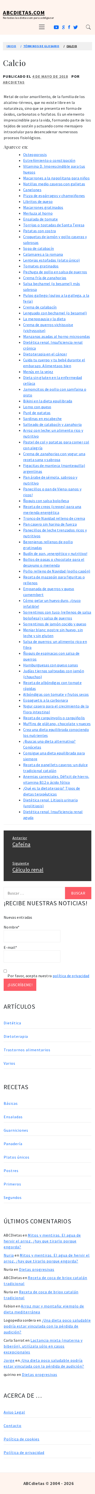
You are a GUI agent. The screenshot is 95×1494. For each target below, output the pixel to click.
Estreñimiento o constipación (49, 160)
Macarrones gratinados (43, 207)
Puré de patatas (37, 412)
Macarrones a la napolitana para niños (56, 178)
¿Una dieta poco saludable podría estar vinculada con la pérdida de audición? (47, 1326)
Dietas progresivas (36, 1269)
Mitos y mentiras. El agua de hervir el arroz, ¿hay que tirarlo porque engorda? (42, 1241)
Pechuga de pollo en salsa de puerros (55, 271)
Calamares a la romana (43, 254)
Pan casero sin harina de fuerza (50, 524)
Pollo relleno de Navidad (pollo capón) (56, 571)
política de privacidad (71, 975)
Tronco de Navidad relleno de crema (54, 518)
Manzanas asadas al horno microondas (56, 336)
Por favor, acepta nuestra (48, 975)
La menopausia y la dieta (44, 318)
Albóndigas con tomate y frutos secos (56, 694)
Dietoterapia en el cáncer (45, 354)
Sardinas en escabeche (42, 418)
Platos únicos (16, 1157)
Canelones (32, 189)
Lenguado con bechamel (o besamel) (55, 312)
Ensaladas (13, 1116)
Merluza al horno (38, 213)
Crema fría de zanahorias (44, 277)
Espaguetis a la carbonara (45, 700)
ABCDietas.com (24, 12)
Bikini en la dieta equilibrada (47, 400)
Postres (11, 1170)
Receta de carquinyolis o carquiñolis (54, 717)
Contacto (12, 1425)
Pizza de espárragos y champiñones (54, 195)
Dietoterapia (16, 1036)
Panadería (13, 1143)
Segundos (13, 1197)
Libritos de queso (38, 201)
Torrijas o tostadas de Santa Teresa (53, 224)
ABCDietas (14, 82)
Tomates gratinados (41, 266)
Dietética (12, 1022)
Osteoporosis (35, 154)
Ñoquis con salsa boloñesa (46, 500)
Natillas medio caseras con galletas (54, 183)
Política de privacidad (24, 1452)
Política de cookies (21, 1439)
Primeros (12, 1184)
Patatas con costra (39, 230)
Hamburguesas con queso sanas (50, 665)
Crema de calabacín (40, 307)
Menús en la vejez (38, 371)
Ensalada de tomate (40, 219)
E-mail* (10, 947)
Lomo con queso (37, 406)
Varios (9, 1063)
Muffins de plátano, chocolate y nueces (57, 723)
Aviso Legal (14, 1412)
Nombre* (11, 927)
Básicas (11, 1103)
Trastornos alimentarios (27, 1049)
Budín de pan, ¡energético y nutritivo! (55, 553)
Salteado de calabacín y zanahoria (52, 424)
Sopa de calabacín (38, 248)
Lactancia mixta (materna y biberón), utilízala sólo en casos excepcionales (43, 1346)
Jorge (9, 1360)
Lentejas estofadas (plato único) (51, 260)
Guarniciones (16, 1130)
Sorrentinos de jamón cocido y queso (54, 623)
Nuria (9, 1255)
